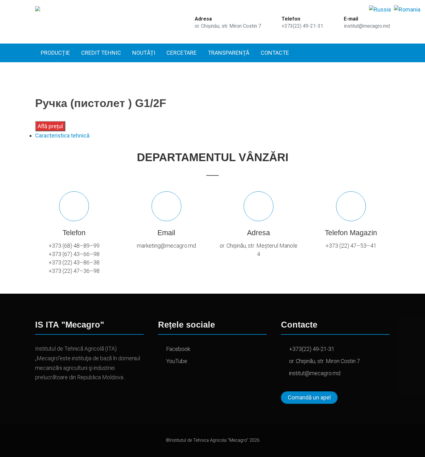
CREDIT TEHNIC (101, 52)
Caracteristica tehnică (62, 135)
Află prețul (50, 126)
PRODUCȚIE (55, 52)
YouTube (176, 361)
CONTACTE (275, 52)
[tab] (212, 135)
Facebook (178, 349)
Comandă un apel (309, 397)
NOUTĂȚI (143, 52)
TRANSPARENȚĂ (229, 52)
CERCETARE (181, 52)
